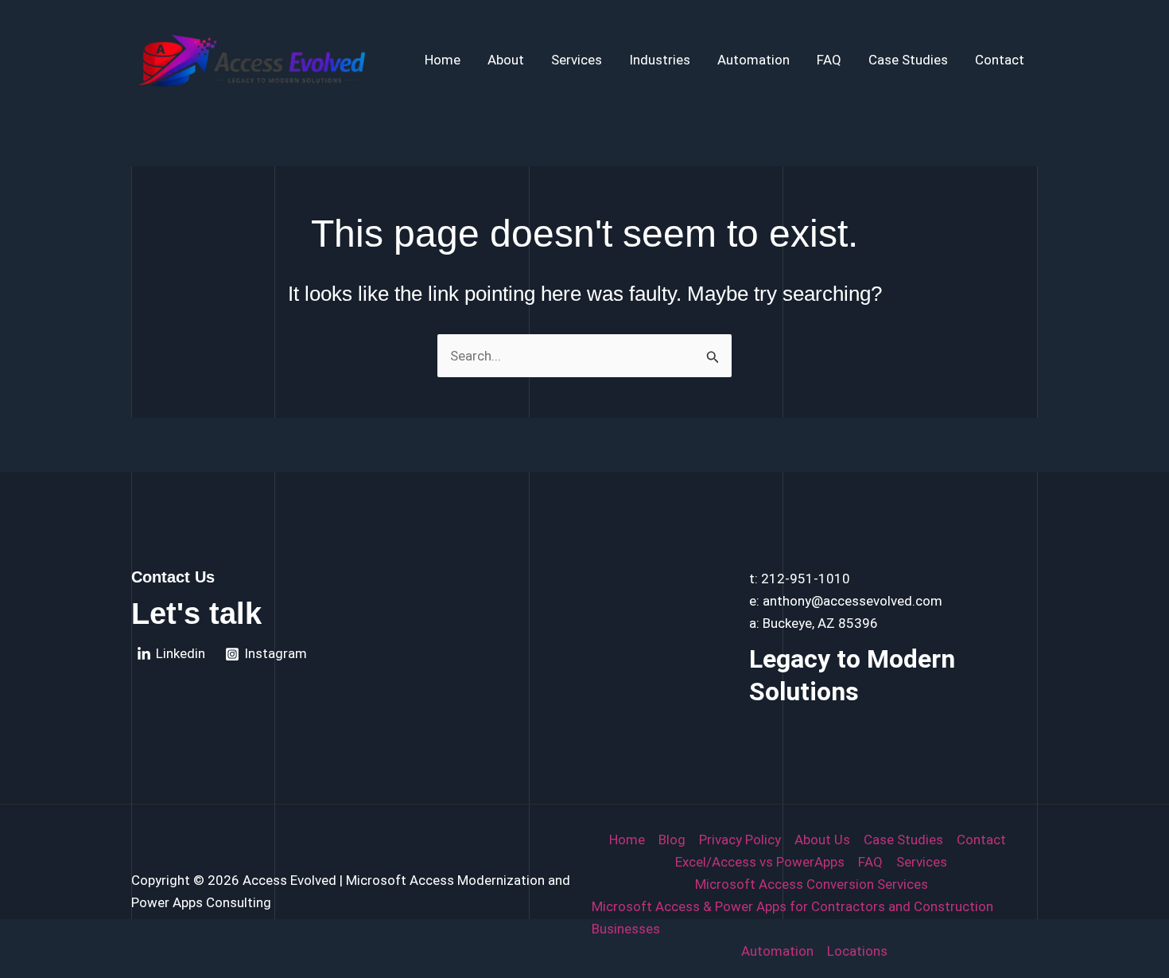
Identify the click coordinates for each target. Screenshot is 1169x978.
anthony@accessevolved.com (852, 601)
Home (442, 60)
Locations (857, 951)
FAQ (829, 60)
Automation (753, 60)
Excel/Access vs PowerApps (760, 862)
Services (576, 60)
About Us (822, 839)
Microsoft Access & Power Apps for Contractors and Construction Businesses (792, 917)
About (505, 60)
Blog (671, 839)
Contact (999, 60)
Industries (659, 60)
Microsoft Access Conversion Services (811, 884)
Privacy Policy (740, 839)
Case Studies (908, 60)
